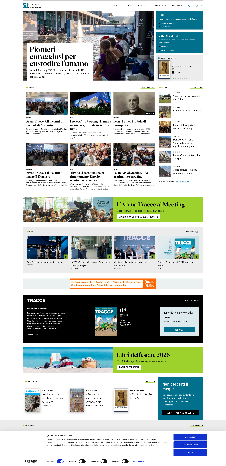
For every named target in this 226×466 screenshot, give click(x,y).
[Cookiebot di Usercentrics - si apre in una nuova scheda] (31, 461)
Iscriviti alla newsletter (180, 412)
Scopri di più (33, 335)
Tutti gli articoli (148, 87)
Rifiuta (190, 452)
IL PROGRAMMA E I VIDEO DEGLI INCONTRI (138, 216)
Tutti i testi (150, 381)
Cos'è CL (128, 6)
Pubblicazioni (177, 6)
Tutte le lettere (197, 87)
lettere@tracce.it (183, 181)
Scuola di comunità (160, 6)
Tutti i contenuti (197, 425)
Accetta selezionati (190, 445)
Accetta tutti (190, 437)
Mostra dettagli (139, 461)
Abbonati (180, 329)
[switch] (82, 461)
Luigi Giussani (142, 6)
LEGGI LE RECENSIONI (128, 367)
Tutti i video (190, 232)
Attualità (116, 6)
